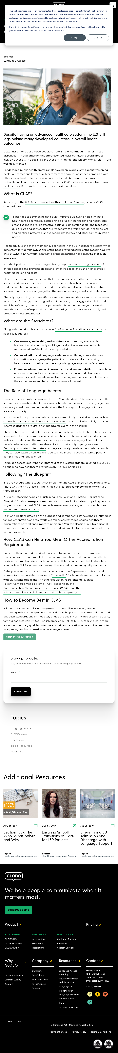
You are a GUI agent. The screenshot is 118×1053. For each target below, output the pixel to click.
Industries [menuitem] (62, 943)
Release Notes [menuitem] (66, 998)
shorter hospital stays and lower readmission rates (34, 421)
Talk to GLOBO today (78, 620)
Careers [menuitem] (36, 988)
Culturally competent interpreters (24, 448)
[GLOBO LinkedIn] (89, 994)
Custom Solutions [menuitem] (14, 975)
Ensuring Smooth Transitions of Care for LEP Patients (58, 836)
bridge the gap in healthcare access (73, 616)
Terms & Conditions (101, 1032)
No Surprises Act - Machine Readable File (71, 1025)
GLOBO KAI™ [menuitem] (12, 948)
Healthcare (18, 740)
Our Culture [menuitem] (38, 975)
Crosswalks (59, 575)
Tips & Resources (21, 745)
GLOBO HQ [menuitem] (11, 939)
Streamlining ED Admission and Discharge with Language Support (96, 837)
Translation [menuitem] (37, 943)
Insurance (17, 751)
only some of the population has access (64, 253)
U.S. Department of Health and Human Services (54, 202)
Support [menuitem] (9, 984)
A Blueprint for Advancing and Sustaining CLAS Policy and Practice (44, 497)
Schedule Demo (18, 910)
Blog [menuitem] (61, 1003)
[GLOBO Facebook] (97, 994)
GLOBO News (19, 734)
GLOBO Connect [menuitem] (13, 943)
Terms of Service (58, 1032)
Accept (75, 37)
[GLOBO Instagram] (89, 1002)
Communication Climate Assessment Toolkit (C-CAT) (36, 588)
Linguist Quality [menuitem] (13, 979)
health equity (11, 186)
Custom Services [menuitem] (66, 948)
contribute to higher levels (84, 264)
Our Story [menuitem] (37, 971)
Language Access (14, 60)
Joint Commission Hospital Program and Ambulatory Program (42, 592)
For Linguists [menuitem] (39, 984)
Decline (98, 37)
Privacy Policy (79, 1032)
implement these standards (21, 509)
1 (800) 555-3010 (94, 986)
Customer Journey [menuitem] (66, 939)
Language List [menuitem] (66, 986)
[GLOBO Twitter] (105, 994)
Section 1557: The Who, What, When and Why (19, 836)
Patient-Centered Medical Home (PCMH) (28, 583)
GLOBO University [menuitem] (68, 1007)
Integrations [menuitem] (38, 948)
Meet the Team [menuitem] (40, 979)
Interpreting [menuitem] (38, 939)
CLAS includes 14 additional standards (78, 329)
